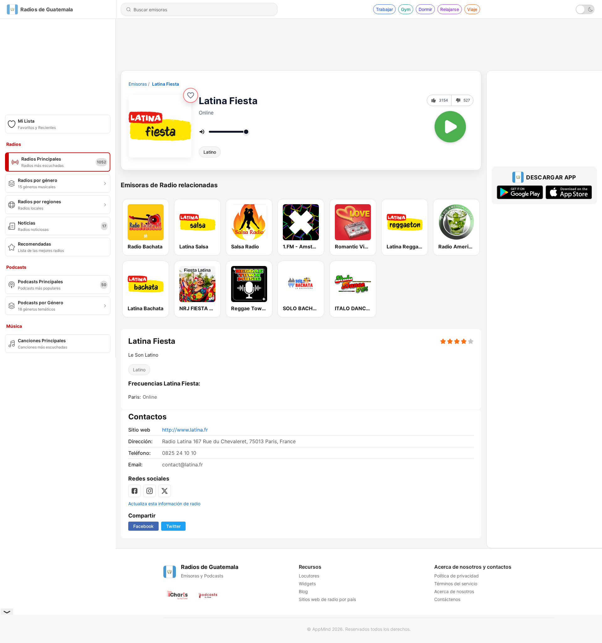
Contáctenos (447, 599)
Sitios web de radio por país (327, 599)
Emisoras (138, 84)
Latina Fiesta (165, 84)
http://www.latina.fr (185, 430)
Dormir (425, 9)
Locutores (309, 575)
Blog (303, 591)
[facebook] (134, 491)
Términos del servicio (455, 583)
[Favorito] (190, 95)
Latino (209, 152)
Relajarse (449, 9)
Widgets (307, 583)
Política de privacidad (456, 575)
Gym (405, 9)
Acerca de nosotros (454, 591)
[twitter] (164, 491)
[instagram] (149, 491)
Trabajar (384, 9)
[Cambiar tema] (585, 9)
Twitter (173, 526)
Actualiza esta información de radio (164, 503)
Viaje (472, 9)
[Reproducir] (450, 126)
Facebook (143, 526)
